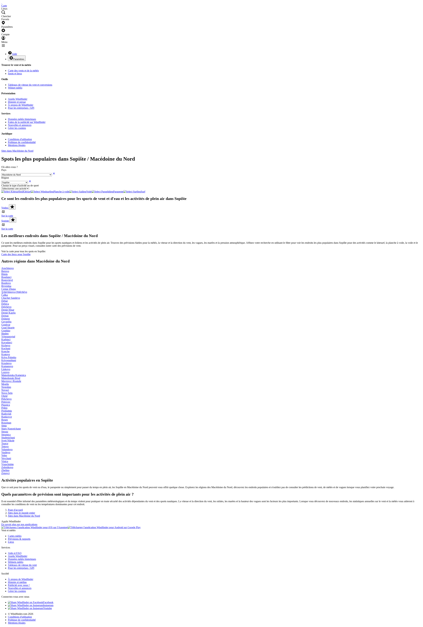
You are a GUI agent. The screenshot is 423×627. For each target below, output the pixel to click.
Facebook (48, 602)
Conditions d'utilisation (20, 139)
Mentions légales (16, 145)
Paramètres (18, 59)
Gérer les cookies (17, 128)
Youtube (47, 608)
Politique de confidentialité (22, 142)
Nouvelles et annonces (19, 125)
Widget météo (15, 87)
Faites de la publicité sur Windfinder (26, 122)
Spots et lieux (15, 73)
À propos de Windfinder (20, 105)
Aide (14, 53)
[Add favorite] (12, 207)
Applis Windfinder (17, 99)
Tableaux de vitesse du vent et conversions (30, 84)
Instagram (48, 605)
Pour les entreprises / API (21, 107)
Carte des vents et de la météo (23, 70)
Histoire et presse (17, 102)
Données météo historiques (22, 119)
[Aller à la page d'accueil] (1, 2)
